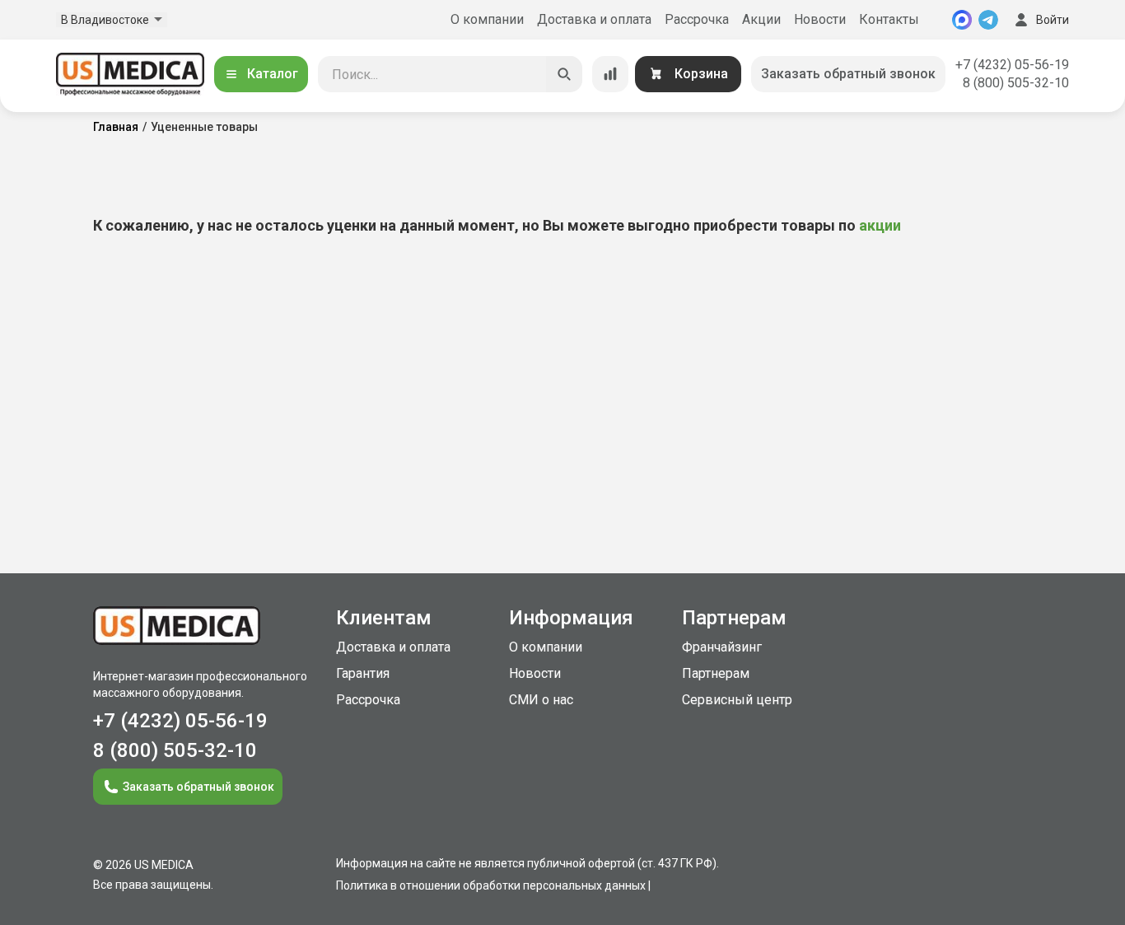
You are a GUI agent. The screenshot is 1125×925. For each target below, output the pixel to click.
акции (880, 225)
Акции (761, 19)
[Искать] (564, 74)
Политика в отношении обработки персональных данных (491, 885)
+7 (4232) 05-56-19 (1012, 64)
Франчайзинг (722, 647)
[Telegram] (988, 20)
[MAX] (962, 20)
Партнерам (715, 673)
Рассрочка (697, 19)
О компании (487, 19)
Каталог (272, 74)
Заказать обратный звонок (848, 74)
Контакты (889, 19)
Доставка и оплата (594, 19)
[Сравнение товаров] (610, 74)
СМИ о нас (541, 700)
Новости (820, 19)
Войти (1052, 19)
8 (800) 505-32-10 (1016, 83)
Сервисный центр (737, 700)
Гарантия (363, 673)
